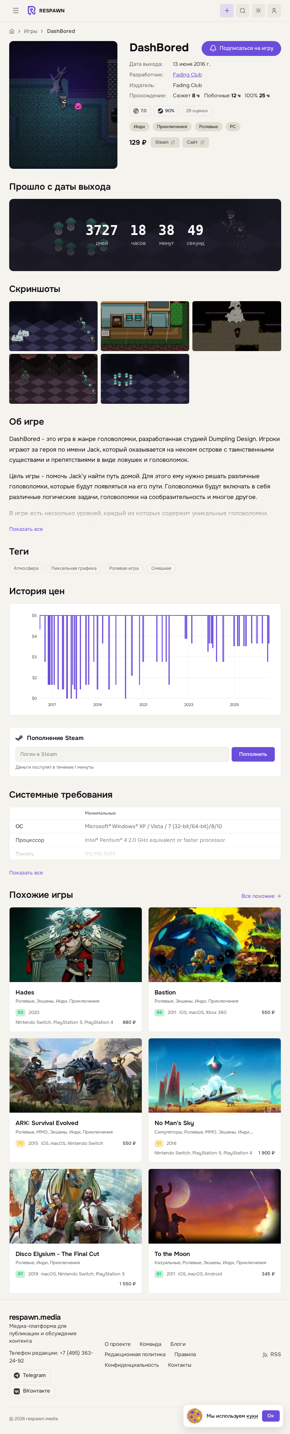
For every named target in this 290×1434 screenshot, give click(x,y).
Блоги (178, 1344)
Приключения (172, 127)
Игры (30, 31)
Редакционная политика (135, 1354)
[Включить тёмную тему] (258, 10)
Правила (185, 1354)
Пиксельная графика (74, 568)
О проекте (118, 1344)
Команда (150, 1344)
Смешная (161, 568)
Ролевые (208, 127)
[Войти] (274, 10)
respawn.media (35, 1317)
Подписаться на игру (246, 48)
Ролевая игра (124, 568)
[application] (145, 659)
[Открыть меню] (16, 10)
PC (233, 127)
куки (252, 1416)
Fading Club (187, 74)
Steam (161, 142)
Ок (270, 1416)
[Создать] (226, 10)
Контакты (179, 1365)
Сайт (192, 142)
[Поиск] (242, 10)
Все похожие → (261, 896)
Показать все (26, 529)
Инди (139, 127)
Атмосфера (26, 568)
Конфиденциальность (132, 1365)
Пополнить (253, 754)
